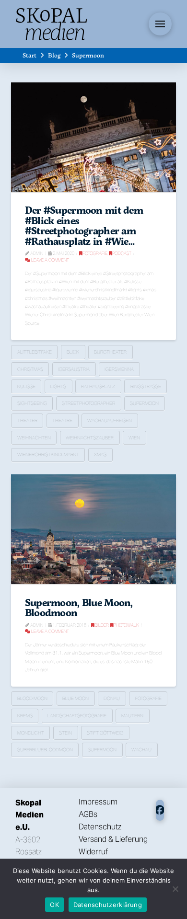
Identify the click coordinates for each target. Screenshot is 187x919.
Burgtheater (110, 352)
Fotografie (94, 253)
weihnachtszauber (90, 438)
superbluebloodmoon (45, 750)
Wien (134, 438)
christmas (30, 369)
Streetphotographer (88, 403)
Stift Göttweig (105, 733)
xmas (100, 454)
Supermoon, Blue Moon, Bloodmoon (79, 608)
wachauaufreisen (109, 420)
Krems (25, 715)
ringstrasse (145, 386)
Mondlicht (30, 733)
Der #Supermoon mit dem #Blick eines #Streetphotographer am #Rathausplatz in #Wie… (84, 225)
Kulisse (26, 386)
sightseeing (32, 403)
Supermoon (144, 403)
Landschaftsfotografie (76, 715)
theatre (62, 420)
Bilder (101, 625)
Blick (73, 352)
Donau (112, 698)
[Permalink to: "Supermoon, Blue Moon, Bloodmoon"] (93, 529)
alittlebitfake (34, 352)
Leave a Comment (49, 260)
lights (58, 386)
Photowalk (126, 625)
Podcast (121, 253)
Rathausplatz (98, 386)
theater (27, 420)
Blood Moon (32, 698)
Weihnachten (34, 438)
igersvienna (119, 369)
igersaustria (74, 369)
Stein (65, 733)
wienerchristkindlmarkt (48, 454)
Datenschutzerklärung (107, 904)
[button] (160, 23)
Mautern (132, 715)
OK (54, 904)
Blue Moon (75, 698)
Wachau (141, 750)
